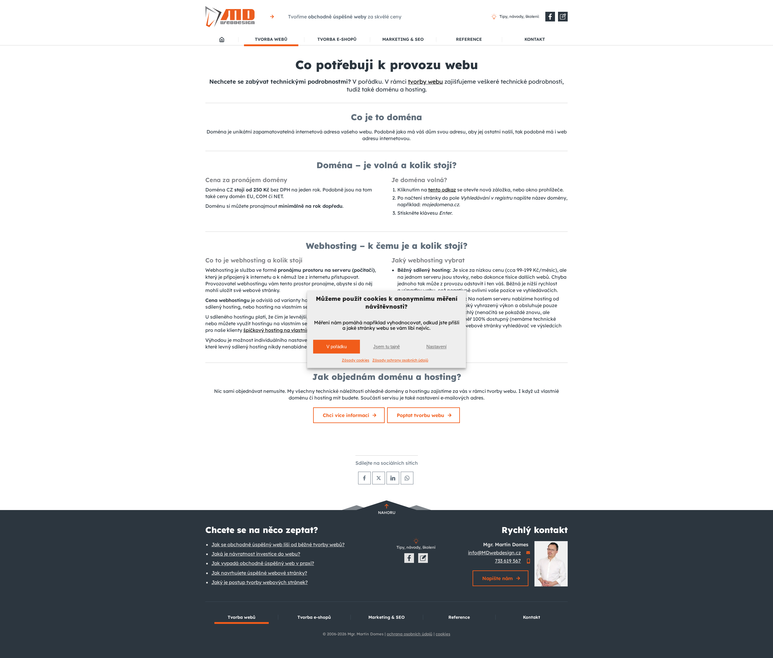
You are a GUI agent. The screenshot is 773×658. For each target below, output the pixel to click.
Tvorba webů (271, 39)
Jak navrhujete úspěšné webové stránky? (259, 573)
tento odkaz (442, 190)
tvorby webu (425, 81)
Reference (469, 39)
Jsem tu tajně (386, 346)
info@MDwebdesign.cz (494, 553)
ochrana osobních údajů (409, 633)
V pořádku (336, 346)
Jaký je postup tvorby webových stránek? (259, 582)
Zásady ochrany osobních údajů (400, 360)
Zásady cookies (355, 360)
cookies (443, 633)
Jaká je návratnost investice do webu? (255, 554)
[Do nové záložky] (550, 16)
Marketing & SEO (403, 39)
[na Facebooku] (409, 558)
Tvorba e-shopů (337, 39)
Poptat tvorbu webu (420, 415)
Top (758, 643)
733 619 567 (508, 561)
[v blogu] (423, 558)
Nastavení (436, 346)
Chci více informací (346, 415)
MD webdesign (221, 39)
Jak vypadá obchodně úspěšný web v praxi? (262, 563)
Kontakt (534, 39)
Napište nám (497, 578)
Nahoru (386, 512)
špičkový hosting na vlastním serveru (286, 330)
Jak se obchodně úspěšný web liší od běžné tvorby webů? (278, 544)
